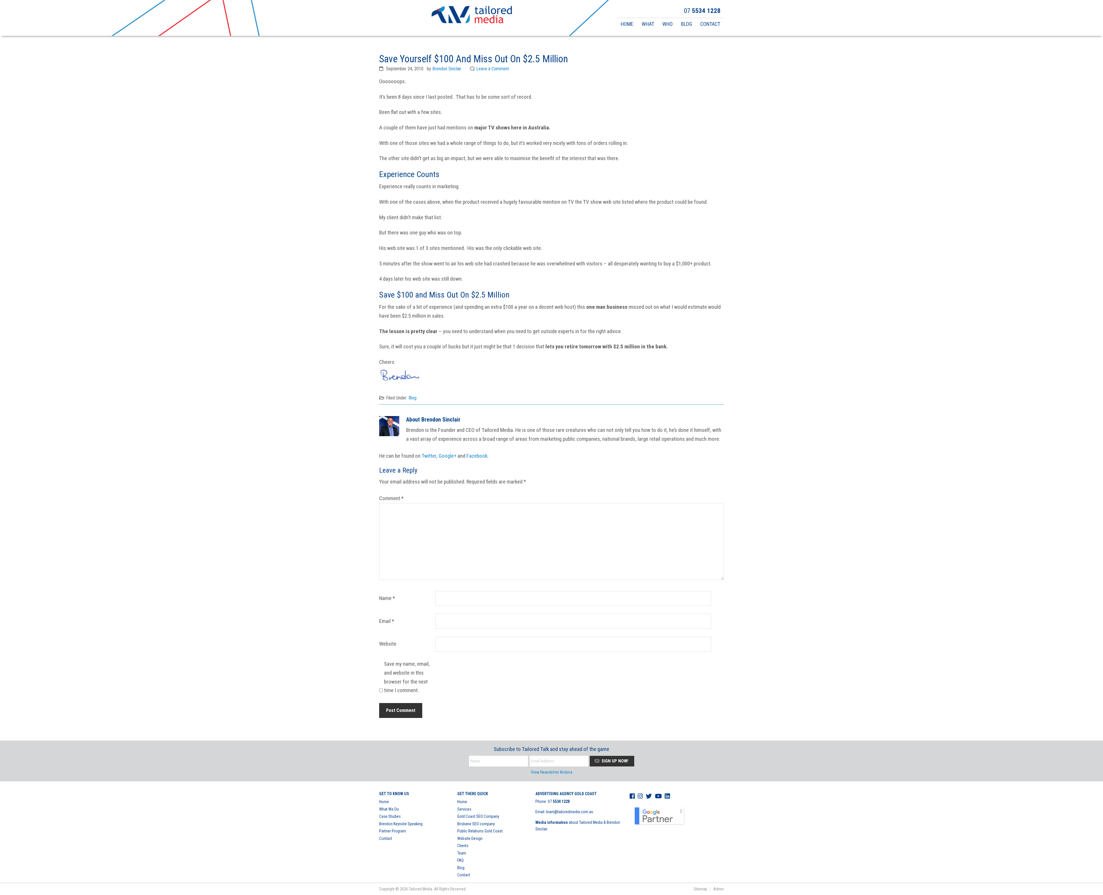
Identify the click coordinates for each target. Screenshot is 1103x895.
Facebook (476, 456)
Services (464, 809)
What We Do (389, 809)
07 (559, 801)
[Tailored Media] (472, 15)
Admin (718, 889)
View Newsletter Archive (551, 772)
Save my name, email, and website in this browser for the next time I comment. (407, 677)
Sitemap (700, 889)
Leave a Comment (492, 68)
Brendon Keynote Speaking (401, 824)
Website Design (470, 838)
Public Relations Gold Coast (480, 831)
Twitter (429, 456)
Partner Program (392, 831)
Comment (391, 498)
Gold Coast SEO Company (478, 816)
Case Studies (390, 816)
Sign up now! (614, 761)
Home (384, 801)
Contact (385, 838)
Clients (462, 845)
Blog (412, 398)
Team (461, 853)
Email (386, 621)
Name (387, 598)
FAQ (460, 860)
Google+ (447, 456)
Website (387, 643)
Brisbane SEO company (476, 824)
